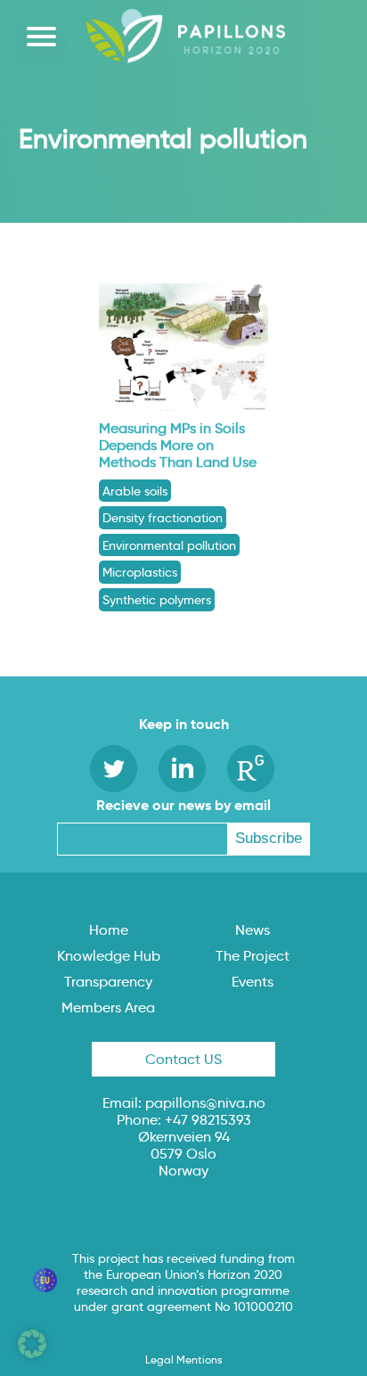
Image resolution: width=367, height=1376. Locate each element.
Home (108, 929)
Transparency (108, 981)
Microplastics (139, 572)
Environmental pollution (169, 545)
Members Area (108, 1007)
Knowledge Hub (108, 955)
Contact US (183, 1059)
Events (252, 981)
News (252, 929)
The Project (253, 955)
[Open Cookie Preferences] (32, 1353)
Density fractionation (162, 518)
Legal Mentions (183, 1359)
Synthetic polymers (156, 600)
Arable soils (134, 491)
